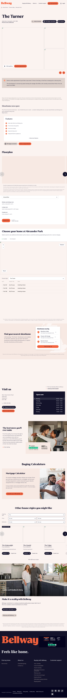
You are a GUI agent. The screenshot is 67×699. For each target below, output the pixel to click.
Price (3, 518)
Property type (4, 515)
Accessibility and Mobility (17, 693)
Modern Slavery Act (40, 691)
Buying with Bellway (26, 3)
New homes (4, 663)
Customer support (42, 3)
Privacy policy (25, 691)
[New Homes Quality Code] (58, 639)
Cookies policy (32, 691)
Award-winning (37, 667)
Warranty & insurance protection (39, 670)
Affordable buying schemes (40, 679)
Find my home (6, 660)
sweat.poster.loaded (53, 388)
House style (5, 278)
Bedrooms (4, 522)
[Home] (1, 7)
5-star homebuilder (38, 665)
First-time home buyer (39, 675)
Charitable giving (22, 663)
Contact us (20, 665)
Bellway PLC (19, 691)
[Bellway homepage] (20, 645)
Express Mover (37, 677)
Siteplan (62, 244)
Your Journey (37, 663)
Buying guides (37, 681)
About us (34, 3)
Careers (14, 691)
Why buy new (37, 673)
